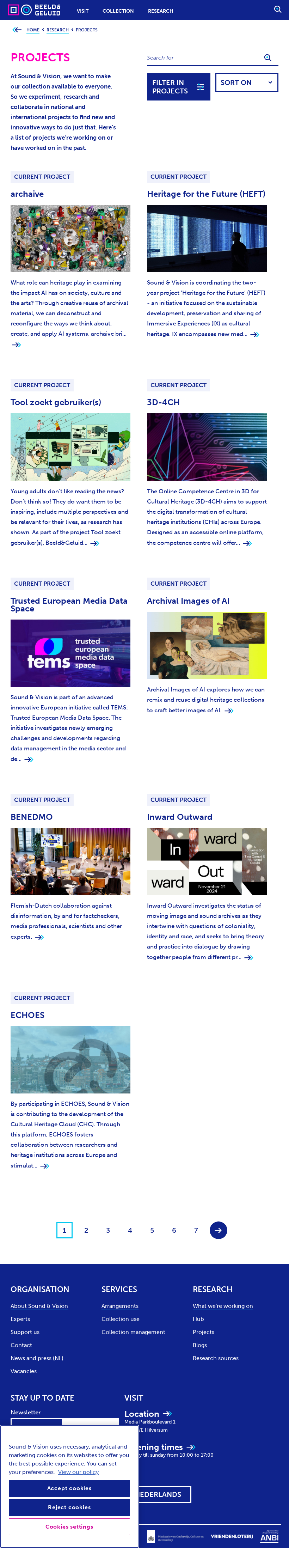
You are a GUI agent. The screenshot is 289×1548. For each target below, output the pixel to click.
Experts (20, 1319)
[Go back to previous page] (17, 30)
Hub (198, 1319)
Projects (203, 1332)
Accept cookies (69, 1488)
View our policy (78, 1472)
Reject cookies (69, 1507)
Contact (21, 1345)
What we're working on (223, 1306)
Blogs (200, 1345)
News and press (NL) (37, 1358)
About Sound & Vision (39, 1306)
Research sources (216, 1358)
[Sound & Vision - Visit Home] (20, 10)
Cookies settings (69, 1526)
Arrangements (120, 1306)
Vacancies (24, 1371)
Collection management (133, 1332)
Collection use (121, 1319)
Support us (25, 1332)
